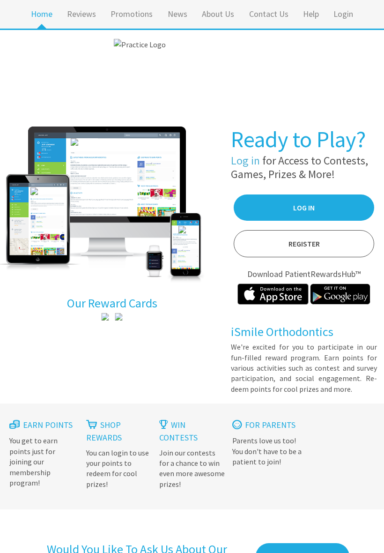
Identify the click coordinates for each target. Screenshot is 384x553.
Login (343, 13)
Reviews (81, 13)
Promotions (132, 13)
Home (41, 13)
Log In (304, 207)
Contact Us (268, 13)
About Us (218, 13)
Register (304, 243)
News (177, 13)
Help (311, 13)
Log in (245, 160)
